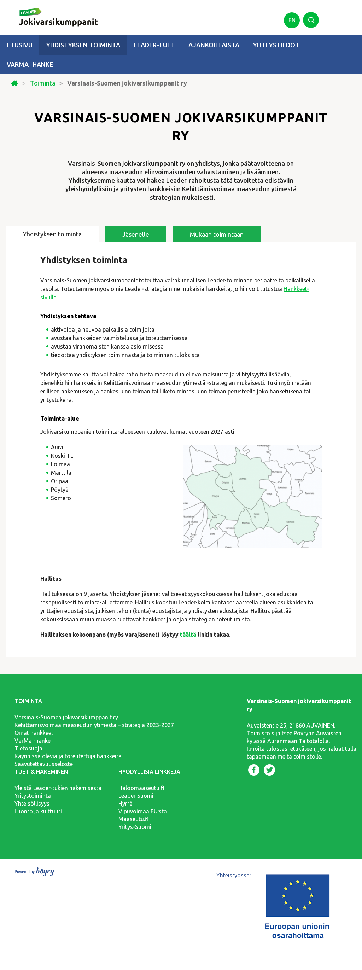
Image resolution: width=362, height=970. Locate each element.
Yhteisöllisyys (31, 803)
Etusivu (20, 44)
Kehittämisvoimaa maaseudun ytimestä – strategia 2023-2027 (94, 725)
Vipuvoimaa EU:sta (142, 811)
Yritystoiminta (32, 796)
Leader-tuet (154, 44)
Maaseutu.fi (133, 819)
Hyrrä (125, 803)
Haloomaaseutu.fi (141, 788)
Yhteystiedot (276, 44)
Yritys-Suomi (134, 827)
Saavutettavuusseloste (43, 764)
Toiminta (42, 83)
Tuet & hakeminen (41, 772)
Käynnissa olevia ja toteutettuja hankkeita (68, 756)
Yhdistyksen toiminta (83, 44)
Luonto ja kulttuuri (38, 811)
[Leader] (53, 13)
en (292, 20)
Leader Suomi (135, 796)
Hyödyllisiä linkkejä (149, 772)
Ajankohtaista (213, 44)
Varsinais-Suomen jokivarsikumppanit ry (66, 717)
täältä (189, 634)
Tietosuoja (28, 748)
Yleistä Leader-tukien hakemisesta (57, 788)
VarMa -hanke (30, 64)
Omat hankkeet (33, 733)
